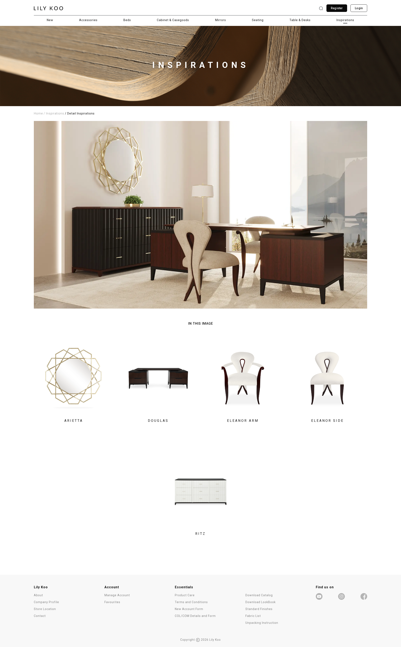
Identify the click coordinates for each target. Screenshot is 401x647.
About (38, 595)
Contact (40, 616)
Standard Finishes (259, 609)
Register (337, 8)
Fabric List (253, 616)
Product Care (185, 595)
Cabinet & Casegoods (173, 20)
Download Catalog (259, 595)
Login (359, 8)
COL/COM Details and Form (195, 616)
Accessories (88, 20)
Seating (258, 20)
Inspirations (345, 20)
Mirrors (220, 20)
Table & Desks (300, 20)
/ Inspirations (54, 113)
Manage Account (117, 595)
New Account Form (189, 609)
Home (38, 113)
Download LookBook (260, 602)
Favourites (112, 602)
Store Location (45, 609)
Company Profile (46, 602)
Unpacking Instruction (261, 622)
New (50, 20)
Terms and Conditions (191, 602)
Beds (127, 20)
